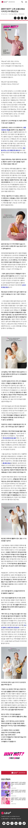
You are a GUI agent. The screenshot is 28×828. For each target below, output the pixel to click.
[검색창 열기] (22, 2)
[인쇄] (18, 18)
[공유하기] (25, 18)
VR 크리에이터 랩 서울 (9, 438)
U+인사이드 (4, 14)
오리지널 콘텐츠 (13, 14)
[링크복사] (22, 18)
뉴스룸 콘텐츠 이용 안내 (15, 818)
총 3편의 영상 (6, 463)
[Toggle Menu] (26, 2)
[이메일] (15, 18)
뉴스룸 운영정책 (5, 818)
